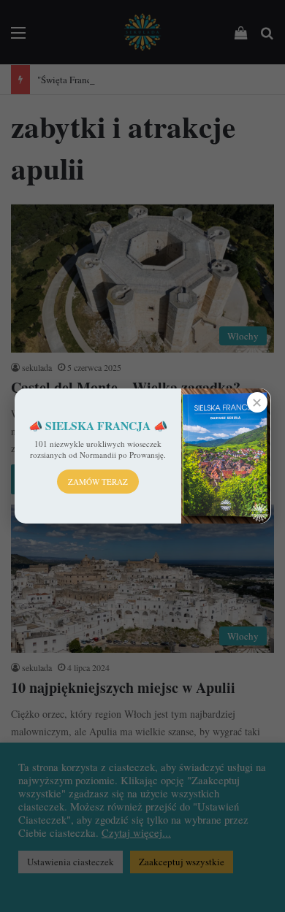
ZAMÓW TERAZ (98, 481)
